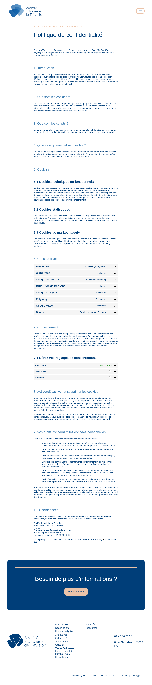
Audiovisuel (61, 641)
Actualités (90, 624)
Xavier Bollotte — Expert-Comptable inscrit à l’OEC (64, 651)
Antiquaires (61, 634)
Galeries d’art (62, 638)
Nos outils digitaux (65, 631)
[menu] (140, 11)
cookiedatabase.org (92, 539)
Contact (59, 645)
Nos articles (61, 657)
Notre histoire (62, 624)
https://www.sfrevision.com (62, 74)
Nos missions (62, 628)
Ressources (91, 628)
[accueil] (26, 11)
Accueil (38, 27)
